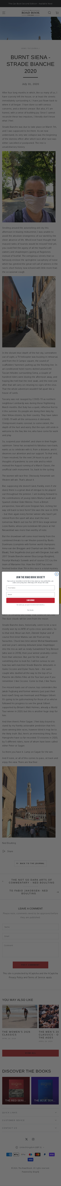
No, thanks (30, 610)
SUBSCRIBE (30, 600)
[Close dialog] (56, 574)
